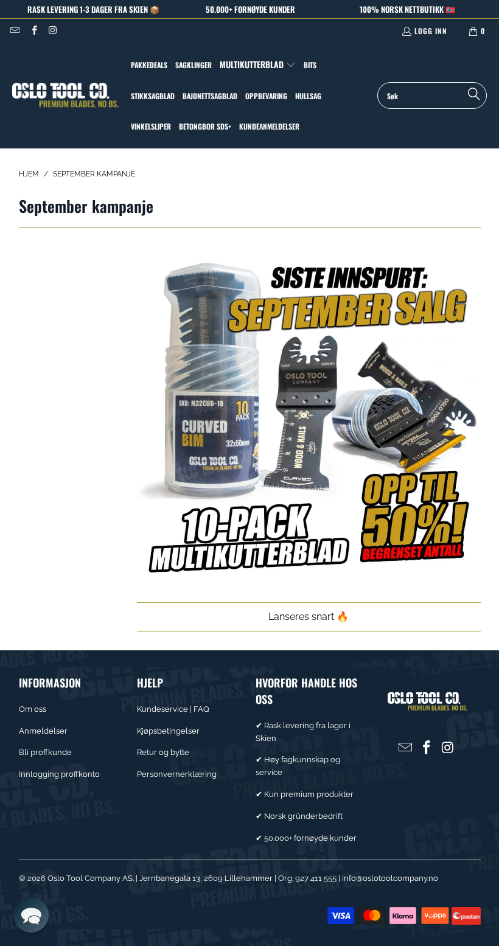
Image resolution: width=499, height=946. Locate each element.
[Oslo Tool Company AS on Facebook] (33, 31)
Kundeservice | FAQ (173, 709)
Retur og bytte (163, 752)
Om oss (32, 709)
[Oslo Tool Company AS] (65, 96)
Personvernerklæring (177, 774)
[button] (258, 65)
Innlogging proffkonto (59, 774)
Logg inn (430, 31)
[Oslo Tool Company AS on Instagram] (52, 31)
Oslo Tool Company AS (90, 878)
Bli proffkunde (45, 752)
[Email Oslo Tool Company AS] (14, 31)
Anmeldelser (43, 731)
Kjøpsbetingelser (168, 731)
